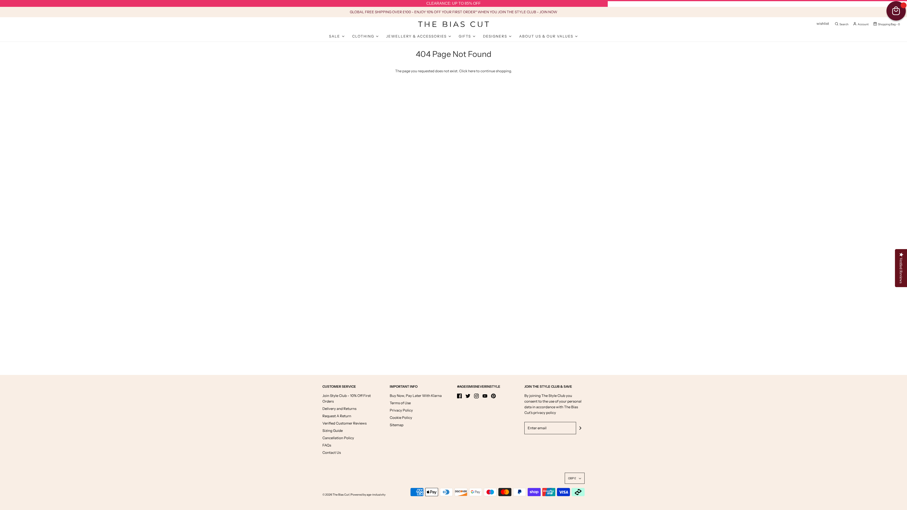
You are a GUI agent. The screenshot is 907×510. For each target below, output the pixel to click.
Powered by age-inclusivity (368, 494)
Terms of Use (400, 403)
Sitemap (396, 425)
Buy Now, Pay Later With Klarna (416, 395)
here (471, 71)
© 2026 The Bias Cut (336, 494)
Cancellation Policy (338, 438)
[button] (575, 478)
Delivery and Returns (339, 408)
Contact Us (331, 452)
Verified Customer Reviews (344, 423)
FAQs (326, 445)
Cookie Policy (401, 417)
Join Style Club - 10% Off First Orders (346, 398)
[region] (453, 3)
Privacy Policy (401, 410)
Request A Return (336, 416)
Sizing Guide (332, 430)
